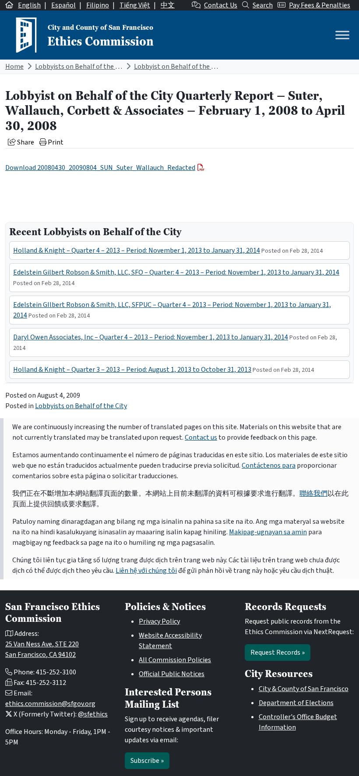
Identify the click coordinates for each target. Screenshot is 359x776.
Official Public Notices (171, 674)
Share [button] (25, 142)
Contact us (201, 437)
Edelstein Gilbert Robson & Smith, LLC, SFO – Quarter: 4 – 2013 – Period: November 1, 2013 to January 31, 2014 (176, 272)
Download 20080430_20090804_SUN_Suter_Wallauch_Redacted (100, 168)
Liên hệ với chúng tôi (146, 570)
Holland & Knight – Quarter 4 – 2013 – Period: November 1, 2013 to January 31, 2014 (136, 250)
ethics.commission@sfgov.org (50, 704)
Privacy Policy (159, 621)
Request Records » (277, 652)
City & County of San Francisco (303, 689)
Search (263, 5)
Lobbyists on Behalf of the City (81, 66)
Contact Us (220, 5)
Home (14, 66)
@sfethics (93, 714)
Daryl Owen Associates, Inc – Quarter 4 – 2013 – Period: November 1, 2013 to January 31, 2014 (150, 337)
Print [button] (54, 142)
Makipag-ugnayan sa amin (268, 532)
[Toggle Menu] (342, 35)
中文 (168, 5)
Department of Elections (296, 703)
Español (63, 5)
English (29, 5)
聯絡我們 (313, 493)
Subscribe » (147, 760)
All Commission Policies (175, 660)
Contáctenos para (269, 465)
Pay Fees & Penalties (319, 5)
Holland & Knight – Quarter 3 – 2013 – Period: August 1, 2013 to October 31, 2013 (132, 369)
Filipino (97, 5)
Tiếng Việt (135, 5)
